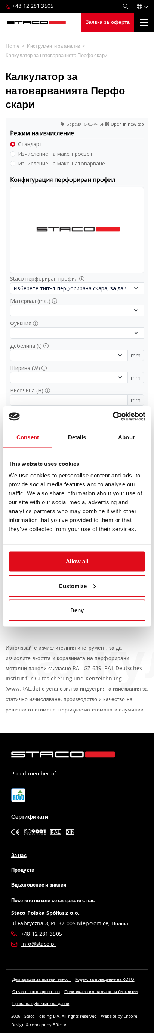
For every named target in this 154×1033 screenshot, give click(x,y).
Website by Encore (119, 1016)
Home (12, 46)
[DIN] (70, 832)
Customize (73, 585)
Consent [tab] (27, 437)
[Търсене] (125, 6)
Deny (77, 610)
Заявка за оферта (108, 22)
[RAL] (55, 832)
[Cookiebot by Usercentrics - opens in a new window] (112, 416)
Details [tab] (77, 437)
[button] (142, 6)
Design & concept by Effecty (38, 1024)
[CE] (15, 832)
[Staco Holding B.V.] (36, 22)
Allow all (77, 561)
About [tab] (126, 437)
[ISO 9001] (35, 832)
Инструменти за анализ (53, 46)
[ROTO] (18, 795)
